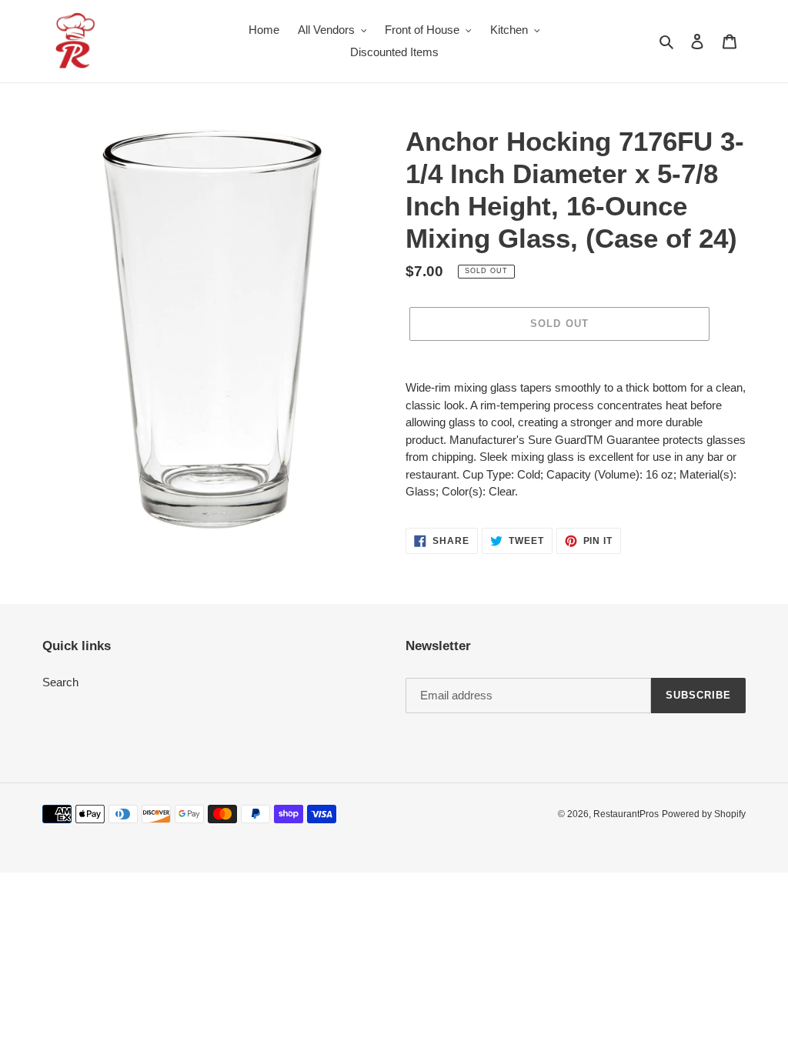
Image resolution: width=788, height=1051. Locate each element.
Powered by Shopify (704, 814)
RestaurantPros (626, 814)
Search (60, 682)
